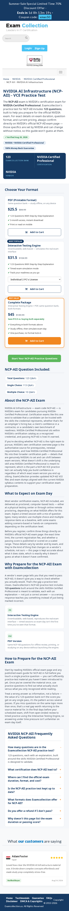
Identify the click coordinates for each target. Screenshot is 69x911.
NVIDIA (17, 79)
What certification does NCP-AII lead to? (32, 769)
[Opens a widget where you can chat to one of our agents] (57, 905)
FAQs (49, 898)
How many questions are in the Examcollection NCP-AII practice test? (31, 749)
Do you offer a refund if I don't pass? (30, 810)
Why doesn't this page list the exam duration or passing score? (30, 820)
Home (6, 79)
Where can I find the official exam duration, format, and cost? (28, 779)
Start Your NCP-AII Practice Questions (34, 358)
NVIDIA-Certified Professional (39, 79)
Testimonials (22, 898)
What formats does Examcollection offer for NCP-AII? (32, 801)
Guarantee (38, 898)
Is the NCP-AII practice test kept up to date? (31, 790)
